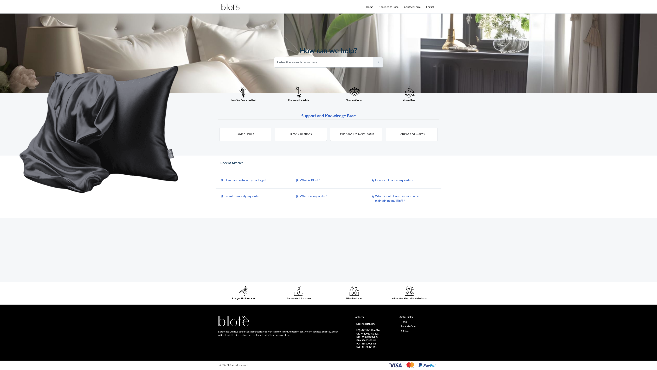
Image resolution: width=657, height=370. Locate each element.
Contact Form (412, 7)
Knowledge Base (388, 7)
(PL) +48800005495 (366, 344)
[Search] (378, 62)
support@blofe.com (365, 324)
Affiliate (405, 331)
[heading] (245, 134)
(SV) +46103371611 (366, 347)
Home (404, 322)
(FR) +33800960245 (366, 341)
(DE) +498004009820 (367, 337)
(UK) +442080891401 (367, 334)
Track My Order (408, 326)
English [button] (430, 7)
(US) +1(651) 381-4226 (368, 330)
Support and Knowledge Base (328, 116)
